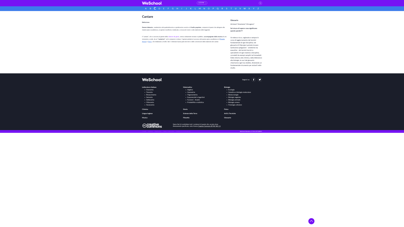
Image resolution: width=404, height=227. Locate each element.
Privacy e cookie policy (168, 131)
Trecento (149, 92)
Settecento (150, 100)
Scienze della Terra (190, 113)
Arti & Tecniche (230, 113)
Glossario (227, 118)
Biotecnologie (233, 95)
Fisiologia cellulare (235, 105)
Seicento (149, 97)
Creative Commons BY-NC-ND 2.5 (209, 126)
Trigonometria (192, 95)
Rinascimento (151, 95)
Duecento (149, 90)
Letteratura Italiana (149, 87)
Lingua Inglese (147, 113)
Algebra (190, 90)
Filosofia (186, 118)
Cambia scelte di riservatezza (183, 131)
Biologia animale (234, 100)
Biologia (227, 87)
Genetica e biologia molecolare (239, 92)
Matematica (187, 87)
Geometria (191, 92)
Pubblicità (150, 131)
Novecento (150, 105)
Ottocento (150, 102)
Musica (144, 118)
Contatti (144, 131)
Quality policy (158, 131)
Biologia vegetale (234, 97)
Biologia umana (234, 102)
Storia (185, 109)
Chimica (145, 109)
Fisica (226, 109)
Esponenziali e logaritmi (196, 97)
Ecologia (231, 90)
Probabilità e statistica (195, 102)
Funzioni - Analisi (193, 100)
